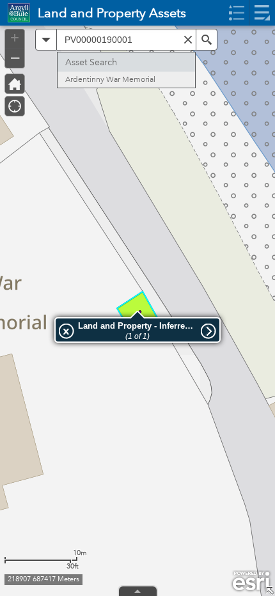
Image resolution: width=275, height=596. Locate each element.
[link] (15, 12)
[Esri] (251, 581)
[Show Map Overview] (270, 591)
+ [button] (14, 37)
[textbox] (126, 40)
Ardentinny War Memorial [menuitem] (110, 79)
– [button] (15, 57)
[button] (46, 40)
